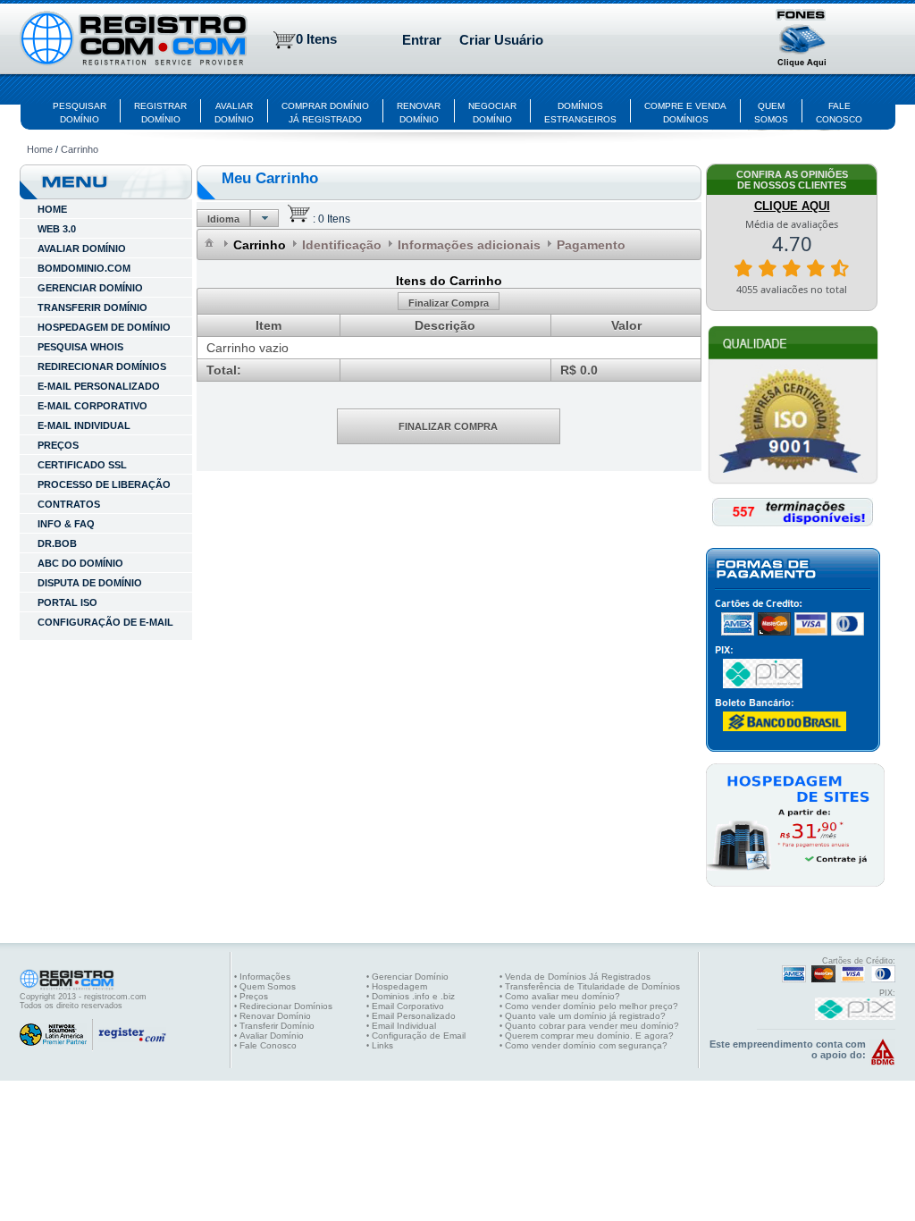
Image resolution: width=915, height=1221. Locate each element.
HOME (52, 209)
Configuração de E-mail (105, 622)
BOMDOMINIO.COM (84, 268)
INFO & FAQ (66, 523)
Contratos (69, 504)
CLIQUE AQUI (792, 206)
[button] (802, 40)
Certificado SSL (82, 464)
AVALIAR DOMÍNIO (82, 248)
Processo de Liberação (104, 484)
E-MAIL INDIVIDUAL (84, 425)
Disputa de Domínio (90, 582)
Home (40, 149)
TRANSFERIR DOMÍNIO (92, 307)
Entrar (421, 39)
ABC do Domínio (80, 563)
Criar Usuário (501, 39)
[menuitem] (210, 242)
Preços (58, 445)
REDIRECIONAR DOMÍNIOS (102, 366)
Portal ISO (67, 602)
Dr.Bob (57, 543)
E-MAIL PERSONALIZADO (99, 386)
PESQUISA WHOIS (80, 346)
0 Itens (316, 38)
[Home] (210, 243)
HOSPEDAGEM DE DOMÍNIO (104, 327)
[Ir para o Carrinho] (299, 219)
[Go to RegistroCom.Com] (134, 40)
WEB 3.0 (57, 228)
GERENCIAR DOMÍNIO (90, 287)
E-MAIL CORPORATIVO (92, 405)
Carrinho (79, 149)
